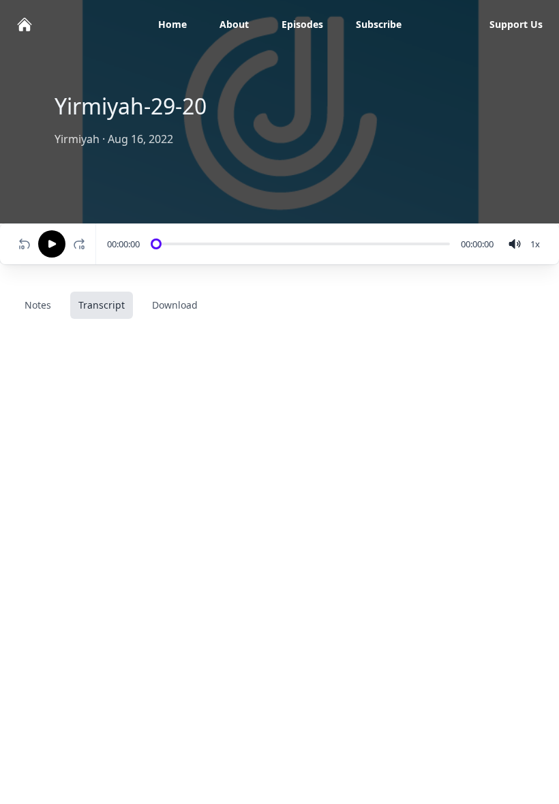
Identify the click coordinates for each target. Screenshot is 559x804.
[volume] (515, 244)
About (234, 24)
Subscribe (379, 24)
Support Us (516, 24)
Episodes (302, 24)
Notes (38, 304)
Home (172, 24)
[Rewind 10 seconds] (24, 244)
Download (175, 304)
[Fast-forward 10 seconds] (82, 244)
